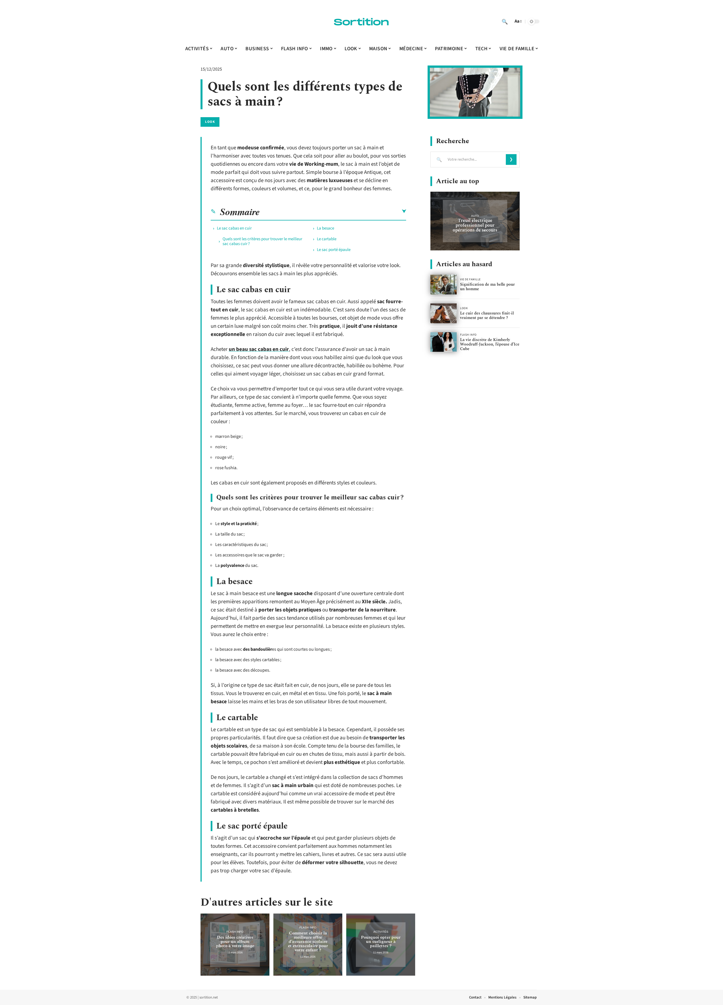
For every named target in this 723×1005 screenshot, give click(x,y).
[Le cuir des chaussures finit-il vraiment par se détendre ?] (443, 313)
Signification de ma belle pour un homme (487, 286)
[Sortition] (361, 21)
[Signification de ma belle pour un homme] (443, 284)
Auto (475, 215)
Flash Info (235, 931)
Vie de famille (470, 279)
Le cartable (326, 239)
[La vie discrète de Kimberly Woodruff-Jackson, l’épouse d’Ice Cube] (443, 342)
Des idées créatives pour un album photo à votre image (235, 941)
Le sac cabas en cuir (234, 228)
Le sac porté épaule (333, 250)
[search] (504, 21)
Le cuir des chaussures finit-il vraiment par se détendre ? (487, 315)
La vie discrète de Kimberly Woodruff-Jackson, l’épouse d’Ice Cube (489, 344)
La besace (325, 228)
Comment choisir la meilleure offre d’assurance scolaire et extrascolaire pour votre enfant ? (308, 941)
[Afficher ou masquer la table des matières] (333, 211)
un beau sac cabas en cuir (259, 349)
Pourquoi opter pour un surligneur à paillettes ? (380, 941)
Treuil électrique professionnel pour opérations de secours (475, 225)
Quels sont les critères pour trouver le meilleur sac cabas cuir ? (262, 241)
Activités (380, 931)
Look (210, 121)
